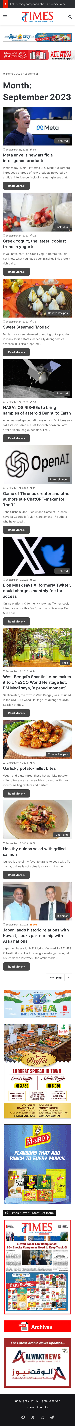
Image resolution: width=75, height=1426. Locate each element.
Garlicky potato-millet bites (29, 768)
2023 (19, 73)
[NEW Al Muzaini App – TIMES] (37, 54)
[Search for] (70, 18)
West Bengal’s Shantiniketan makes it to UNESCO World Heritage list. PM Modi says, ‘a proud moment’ (37, 682)
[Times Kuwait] (38, 16)
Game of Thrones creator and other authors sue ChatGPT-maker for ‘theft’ (37, 499)
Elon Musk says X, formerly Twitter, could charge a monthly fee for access (37, 591)
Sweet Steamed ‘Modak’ (26, 327)
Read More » (16, 185)
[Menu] (5, 18)
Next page (55, 977)
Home (9, 73)
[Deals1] (37, 37)
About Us (43, 1407)
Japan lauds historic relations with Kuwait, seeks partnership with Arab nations (36, 936)
